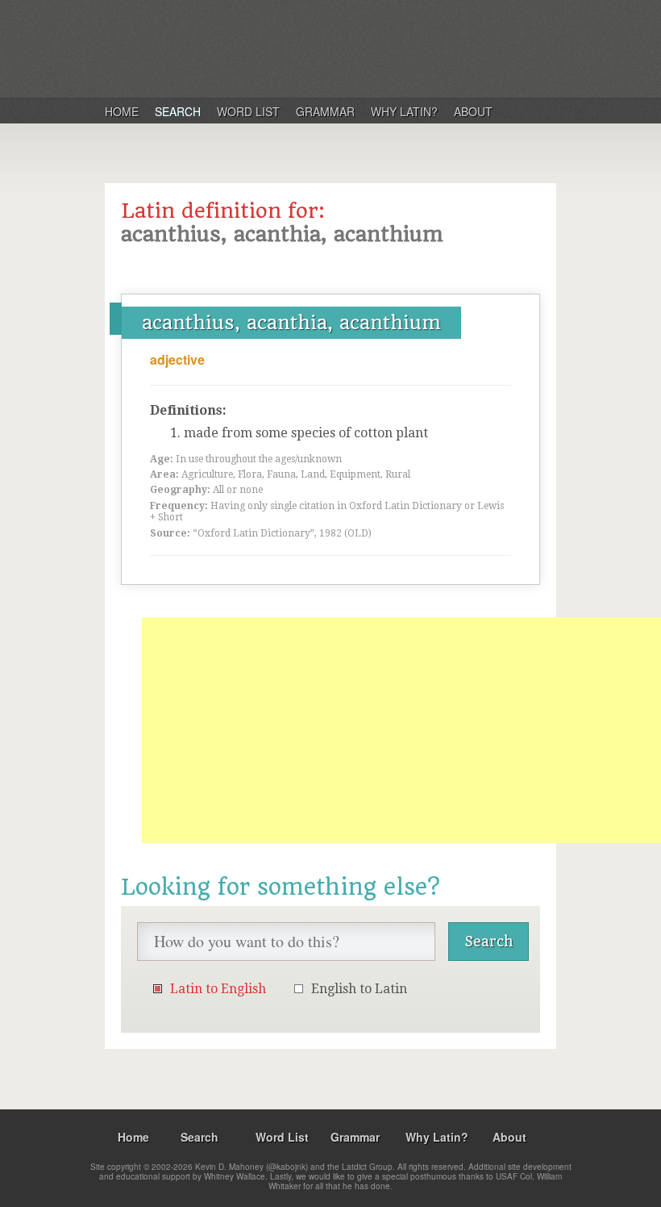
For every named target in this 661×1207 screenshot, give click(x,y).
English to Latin (359, 988)
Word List (248, 111)
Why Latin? (404, 111)
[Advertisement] (401, 730)
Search (178, 111)
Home (122, 111)
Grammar (325, 111)
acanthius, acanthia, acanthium (291, 322)
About (473, 111)
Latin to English (218, 988)
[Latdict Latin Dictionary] (313, 47)
